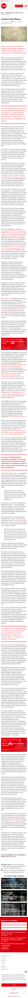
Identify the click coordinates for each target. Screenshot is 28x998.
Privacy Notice (16, 996)
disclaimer (13, 856)
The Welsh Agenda (9, 12)
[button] (26, 971)
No (3, 935)
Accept (14, 985)
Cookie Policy (10, 996)
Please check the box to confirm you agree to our (13, 944)
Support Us (19, 6)
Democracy (3, 967)
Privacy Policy (6, 945)
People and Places (19, 12)
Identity (10, 23)
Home (2, 12)
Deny (14, 989)
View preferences (14, 993)
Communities (4, 23)
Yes (7, 935)
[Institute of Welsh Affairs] (3, 6)
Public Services (4, 969)
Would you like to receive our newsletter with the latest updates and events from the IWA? (13, 938)
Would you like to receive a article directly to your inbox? (13, 933)
